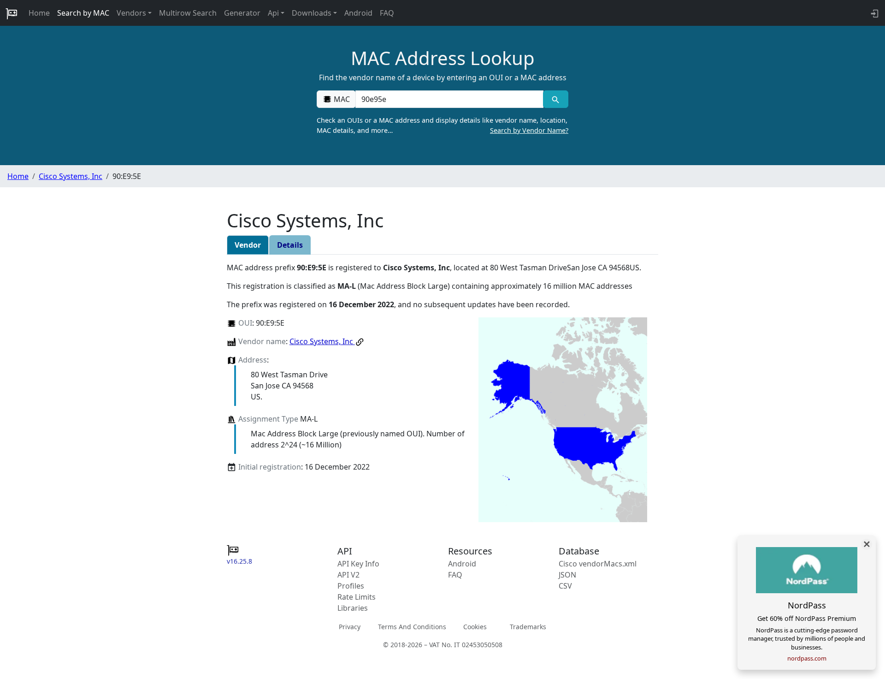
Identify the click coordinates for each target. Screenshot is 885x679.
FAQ (387, 13)
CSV (565, 586)
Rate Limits (356, 597)
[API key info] (873, 12)
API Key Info (358, 564)
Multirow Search (188, 13)
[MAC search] (555, 99)
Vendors (131, 13)
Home (39, 13)
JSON (567, 575)
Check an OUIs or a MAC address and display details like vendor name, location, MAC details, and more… (442, 125)
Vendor (248, 245)
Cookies (475, 626)
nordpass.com (806, 658)
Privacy (349, 626)
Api (273, 13)
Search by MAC (83, 13)
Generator (242, 13)
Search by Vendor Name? (529, 130)
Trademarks (528, 626)
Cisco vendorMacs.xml (598, 564)
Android (358, 13)
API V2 (348, 575)
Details (290, 245)
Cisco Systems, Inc (70, 176)
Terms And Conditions (412, 626)
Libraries (352, 608)
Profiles (350, 586)
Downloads (311, 13)
